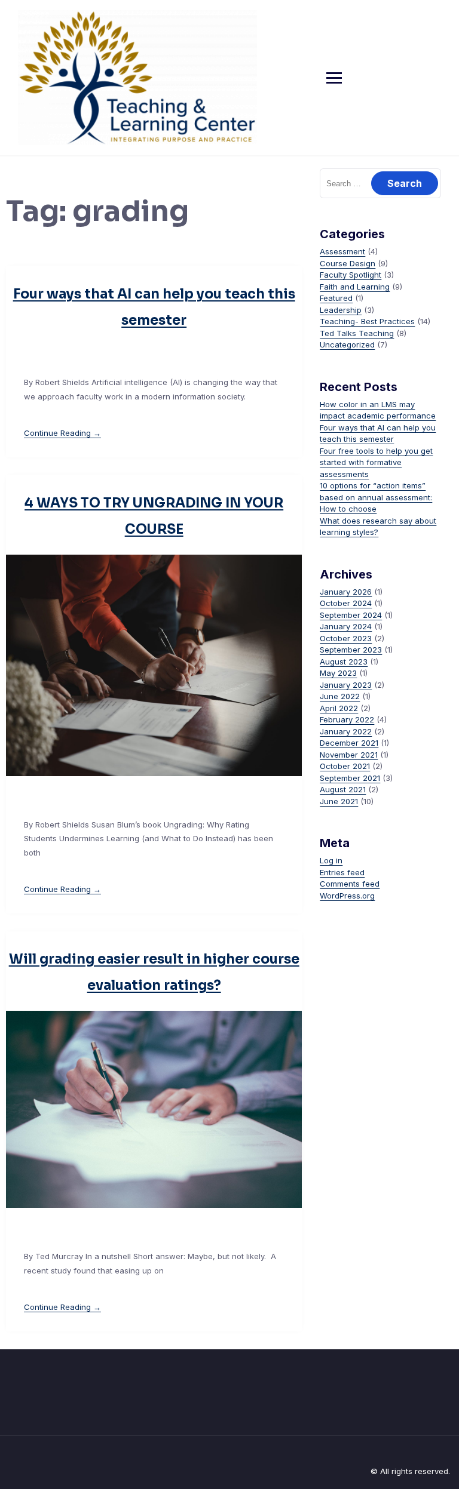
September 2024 (351, 615)
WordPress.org (347, 895)
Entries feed (342, 872)
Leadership (341, 310)
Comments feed (350, 883)
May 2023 (338, 673)
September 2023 (351, 649)
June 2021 (339, 801)
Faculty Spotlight (350, 274)
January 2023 (346, 685)
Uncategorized (347, 344)
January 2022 (346, 731)
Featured (336, 298)
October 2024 (346, 603)
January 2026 (346, 591)
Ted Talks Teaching (357, 333)
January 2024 (346, 626)
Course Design (347, 263)
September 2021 (350, 778)
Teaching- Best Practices (367, 321)
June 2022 (340, 696)
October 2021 (345, 766)
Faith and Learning (355, 286)
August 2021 (343, 789)
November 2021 (349, 754)
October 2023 (346, 638)
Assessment (342, 251)
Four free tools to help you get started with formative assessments (376, 462)
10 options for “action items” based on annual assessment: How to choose (376, 497)
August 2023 (344, 661)
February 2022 (347, 719)
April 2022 (339, 708)
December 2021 (349, 742)
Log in (331, 860)
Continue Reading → (62, 433)
